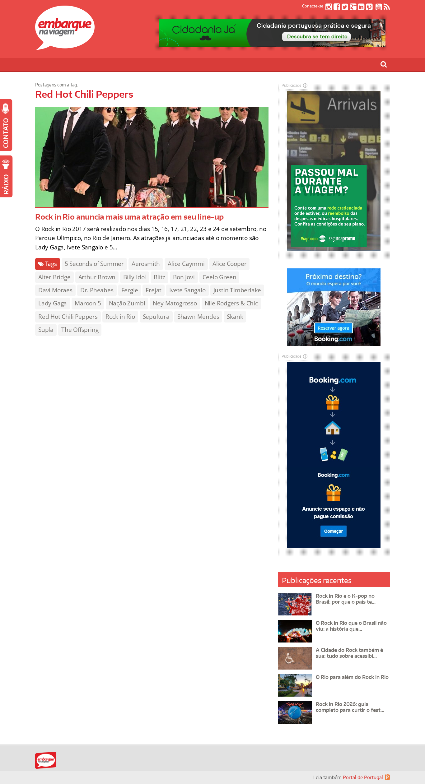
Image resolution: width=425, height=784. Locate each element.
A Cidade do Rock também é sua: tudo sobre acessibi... (349, 653)
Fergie (129, 290)
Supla (46, 330)
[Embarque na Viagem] (65, 46)
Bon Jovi (183, 277)
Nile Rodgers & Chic (231, 303)
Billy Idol (134, 277)
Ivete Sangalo (187, 290)
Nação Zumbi (127, 303)
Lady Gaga (52, 303)
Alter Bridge (54, 277)
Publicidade (291, 85)
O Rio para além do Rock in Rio (352, 677)
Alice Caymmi (186, 264)
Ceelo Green (219, 277)
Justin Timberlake (237, 290)
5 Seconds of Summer (94, 264)
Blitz (159, 277)
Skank (235, 317)
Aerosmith (146, 264)
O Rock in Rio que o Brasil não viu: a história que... (351, 626)
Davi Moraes (55, 290)
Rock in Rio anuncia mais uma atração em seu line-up (129, 216)
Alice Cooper (230, 264)
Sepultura (156, 317)
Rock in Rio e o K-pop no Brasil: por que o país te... (346, 599)
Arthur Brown (97, 277)
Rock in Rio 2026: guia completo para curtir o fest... (350, 707)
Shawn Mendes (198, 317)
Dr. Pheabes (97, 290)
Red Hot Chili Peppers (68, 317)
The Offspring (79, 330)
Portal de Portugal (363, 777)
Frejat (153, 290)
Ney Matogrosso (175, 303)
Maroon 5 (88, 303)
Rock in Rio (120, 317)
